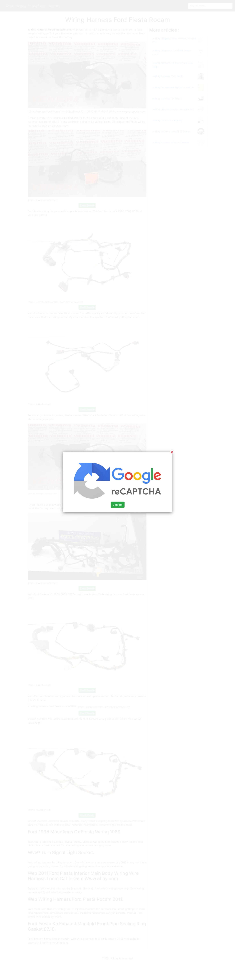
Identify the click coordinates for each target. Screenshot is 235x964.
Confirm (117, 504)
